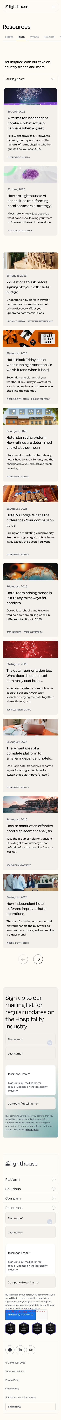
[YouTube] (30, 1349)
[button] (30, 1179)
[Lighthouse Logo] (16, 7)
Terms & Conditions (15, 1371)
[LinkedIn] (20, 1349)
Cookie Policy (12, 1388)
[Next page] (38, 959)
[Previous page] (23, 959)
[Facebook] (9, 1349)
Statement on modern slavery (20, 1397)
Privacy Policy (12, 1379)
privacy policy (32, 1129)
